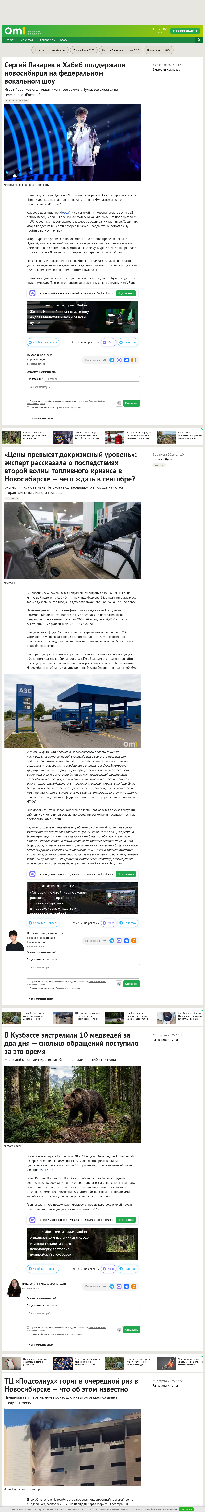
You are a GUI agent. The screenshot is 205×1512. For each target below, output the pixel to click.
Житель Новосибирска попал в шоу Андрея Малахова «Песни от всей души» (59, 317)
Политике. (172, 1509)
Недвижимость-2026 (159, 50)
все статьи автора (36, 363)
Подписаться (126, 293)
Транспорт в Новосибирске (50, 50)
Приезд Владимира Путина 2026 (120, 50)
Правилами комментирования (68, 407)
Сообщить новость (45, 342)
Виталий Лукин (162, 459)
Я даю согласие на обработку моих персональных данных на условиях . (66, 402)
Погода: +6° (159, 30)
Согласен (186, 1509)
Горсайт (66, 212)
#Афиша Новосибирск (17, 100)
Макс (111, 342)
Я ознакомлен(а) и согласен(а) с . (55, 407)
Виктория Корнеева (166, 69)
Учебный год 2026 (83, 50)
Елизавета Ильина (165, 1040)
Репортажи (27, 40)
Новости (9, 40)
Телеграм (130, 342)
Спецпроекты (46, 40)
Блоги (64, 40)
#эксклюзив (12, 498)
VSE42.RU (46, 1170)
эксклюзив (159, 465)
